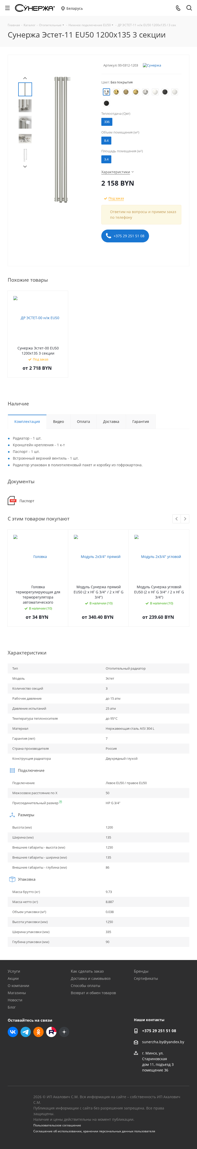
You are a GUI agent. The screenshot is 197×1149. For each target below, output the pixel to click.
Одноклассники (38, 1032)
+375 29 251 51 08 (128, 235)
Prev (25, 78)
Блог (12, 1007)
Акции (13, 978)
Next (25, 167)
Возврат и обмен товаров (93, 992)
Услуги (14, 971)
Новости (15, 1000)
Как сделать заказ (87, 971)
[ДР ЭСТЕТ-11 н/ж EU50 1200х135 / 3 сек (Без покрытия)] (62, 139)
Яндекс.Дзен (64, 1032)
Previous (177, 519)
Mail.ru (51, 1032)
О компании (18, 985)
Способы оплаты (85, 985)
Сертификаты (146, 978)
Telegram (26, 1032)
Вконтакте (13, 1032)
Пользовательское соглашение (57, 1125)
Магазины (17, 992)
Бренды (141, 971)
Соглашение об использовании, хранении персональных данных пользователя (94, 1131)
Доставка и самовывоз (91, 978)
